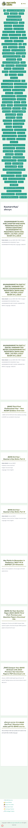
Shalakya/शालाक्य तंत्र (20, 151)
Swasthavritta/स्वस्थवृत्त (11, 166)
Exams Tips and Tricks (18, 68)
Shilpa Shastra (18, 154)
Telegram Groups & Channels (14, 172)
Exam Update (8, 68)
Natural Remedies (6, 108)
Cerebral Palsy (6, 50)
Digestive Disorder (11, 59)
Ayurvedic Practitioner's (8, 32)
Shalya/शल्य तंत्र (9, 154)
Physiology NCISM (17, 126)
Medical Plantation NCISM (9, 99)
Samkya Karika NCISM (9, 148)
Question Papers (11, 139)
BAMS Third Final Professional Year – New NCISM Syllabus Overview (14, 409)
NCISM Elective (16, 108)
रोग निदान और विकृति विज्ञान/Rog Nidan (10, 197)
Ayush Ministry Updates (14, 35)
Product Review (22, 136)
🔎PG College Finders (9, 811)
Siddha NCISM (7, 157)
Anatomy (21, 13)
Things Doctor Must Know (8, 175)
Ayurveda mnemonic (18, 25)
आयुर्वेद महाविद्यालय (14, 185)
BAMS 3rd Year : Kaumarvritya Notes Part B (14, 511)
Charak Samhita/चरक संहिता (18, 50)
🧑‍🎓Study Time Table (9, 804)
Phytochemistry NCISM (20, 129)
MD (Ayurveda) (7, 90)
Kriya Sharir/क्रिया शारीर (7, 87)
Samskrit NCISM (20, 148)
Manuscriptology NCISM (20, 87)
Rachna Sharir (14, 142)
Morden (23, 102)
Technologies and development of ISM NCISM (14, 169)
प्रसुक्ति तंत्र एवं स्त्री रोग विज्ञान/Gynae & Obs (14, 188)
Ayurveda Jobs (8, 25)
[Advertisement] (14, 261)
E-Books (23, 62)
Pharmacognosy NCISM (19, 120)
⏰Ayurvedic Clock (8, 806)
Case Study (21, 47)
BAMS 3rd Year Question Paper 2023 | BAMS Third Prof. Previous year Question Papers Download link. (14, 615)
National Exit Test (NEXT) (20, 105)
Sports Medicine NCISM (18, 157)
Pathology (20, 114)
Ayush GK (5, 35)
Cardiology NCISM (13, 47)
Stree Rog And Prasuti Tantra (9, 160)
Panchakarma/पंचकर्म (10, 114)
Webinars (21, 182)
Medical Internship (21, 96)
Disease (19, 59)
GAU (6, 74)
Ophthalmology (6, 111)
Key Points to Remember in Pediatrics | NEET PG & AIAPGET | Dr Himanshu (14, 562)
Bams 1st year (5, 38)
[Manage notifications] (2, 826)
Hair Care (20, 74)
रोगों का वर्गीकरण (23, 197)
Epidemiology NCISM (21, 65)
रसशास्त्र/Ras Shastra (21, 194)
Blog (20, 44)
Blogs (24, 44)
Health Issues (14, 77)
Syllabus (20, 166)
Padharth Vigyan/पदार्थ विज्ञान (18, 111)
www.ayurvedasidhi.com (16, 822)
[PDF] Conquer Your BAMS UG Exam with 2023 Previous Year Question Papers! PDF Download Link (14, 671)
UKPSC (24, 175)
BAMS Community (18, 41)
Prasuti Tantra (21, 133)
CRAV (23, 56)
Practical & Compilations (10, 133)
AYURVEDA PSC (8, 28)
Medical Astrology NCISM (18, 90)
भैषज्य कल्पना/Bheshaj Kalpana (14, 191)
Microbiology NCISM (7, 102)
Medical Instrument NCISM (8, 96)
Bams (24, 35)
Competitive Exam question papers (11, 56)
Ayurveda (21, 22)
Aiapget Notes (13, 13)
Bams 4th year (8, 41)
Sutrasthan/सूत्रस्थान (18, 163)
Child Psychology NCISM (8, 53)
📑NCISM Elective (8, 800)
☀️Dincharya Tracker (9, 809)
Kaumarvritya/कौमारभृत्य (7, 84)
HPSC (23, 81)
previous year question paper (9, 136)
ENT (3, 65)
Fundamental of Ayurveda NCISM (17, 71)
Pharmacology (7, 123)
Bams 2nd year (13, 38)
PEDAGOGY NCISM (10, 117)
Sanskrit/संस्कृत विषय (8, 151)
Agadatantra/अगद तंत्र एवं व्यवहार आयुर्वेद (15, 10)
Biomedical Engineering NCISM (9, 44)
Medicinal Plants (21, 99)
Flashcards (5, 71)
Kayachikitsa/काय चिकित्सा (20, 84)
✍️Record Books (8, 802)
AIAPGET (6, 13)
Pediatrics (19, 117)
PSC (4, 139)
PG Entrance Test (7, 120)
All (4, 10)
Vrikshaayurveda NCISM (10, 182)
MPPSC (3, 105)
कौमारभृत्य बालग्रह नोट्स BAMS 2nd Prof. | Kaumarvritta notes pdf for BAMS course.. (14, 724)
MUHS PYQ (9, 105)
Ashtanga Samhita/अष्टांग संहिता (14, 19)
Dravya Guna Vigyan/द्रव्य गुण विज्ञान (11, 62)
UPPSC (5, 178)
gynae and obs (12, 74)
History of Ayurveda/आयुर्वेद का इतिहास (11, 81)
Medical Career (9, 93)
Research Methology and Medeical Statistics (14, 145)
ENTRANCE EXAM (10, 65)
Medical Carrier (18, 93)
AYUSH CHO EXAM (20, 32)
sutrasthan (8, 163)
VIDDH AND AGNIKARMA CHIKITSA (16, 178)
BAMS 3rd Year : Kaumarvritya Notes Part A (14, 458)
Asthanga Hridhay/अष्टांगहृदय (10, 22)
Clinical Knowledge (20, 53)
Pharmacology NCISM (18, 123)
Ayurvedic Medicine (18, 28)
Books (5, 47)
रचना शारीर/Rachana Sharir (8, 194)
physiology (8, 126)
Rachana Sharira (21, 139)
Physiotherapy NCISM (7, 129)
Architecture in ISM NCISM (14, 16)
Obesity (24, 108)
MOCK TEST (17, 102)
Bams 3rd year (22, 38)
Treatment (18, 175)
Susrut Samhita (22, 160)
